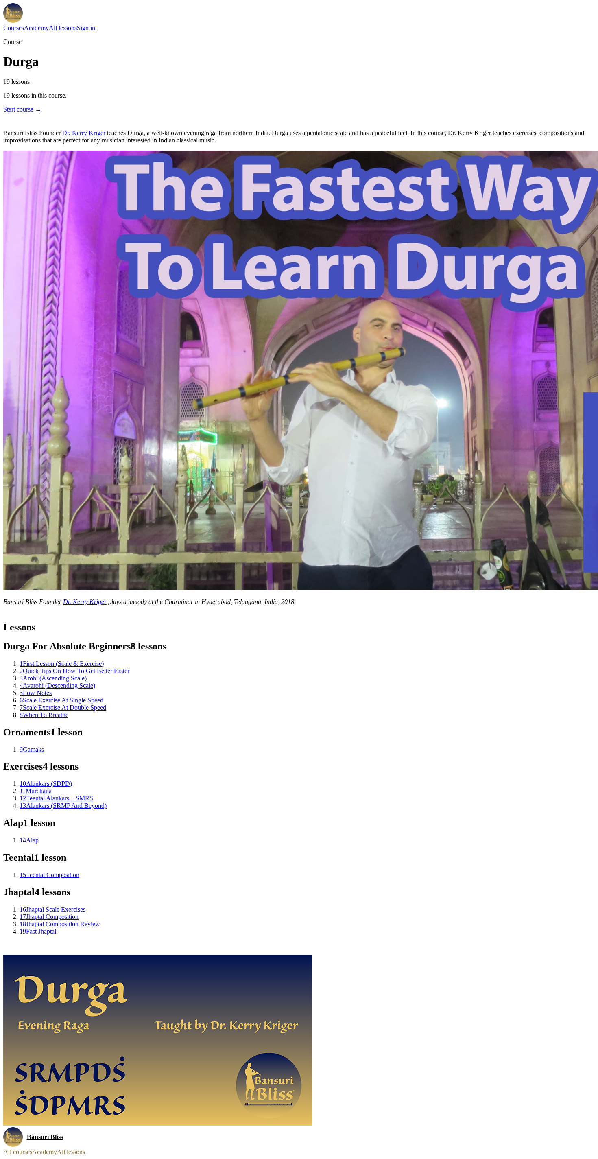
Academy (36, 27)
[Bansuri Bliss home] (13, 13)
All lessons (63, 27)
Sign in (86, 27)
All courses (17, 1151)
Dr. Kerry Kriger (83, 132)
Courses (13, 27)
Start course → (22, 109)
